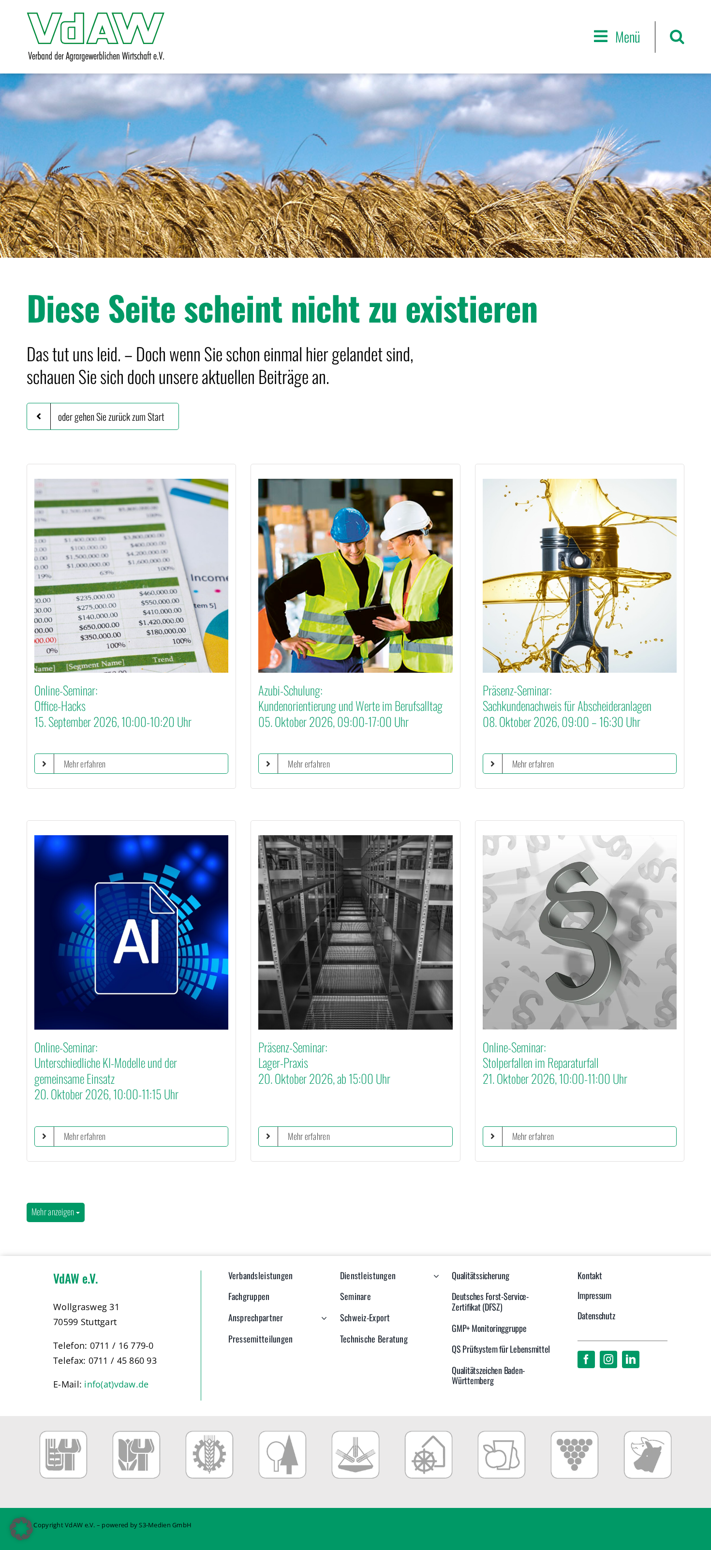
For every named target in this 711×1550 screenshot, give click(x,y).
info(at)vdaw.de (116, 1384)
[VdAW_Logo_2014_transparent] (95, 17)
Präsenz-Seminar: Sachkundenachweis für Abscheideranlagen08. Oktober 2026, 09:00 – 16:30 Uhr (567, 705)
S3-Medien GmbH (165, 1524)
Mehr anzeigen (53, 1211)
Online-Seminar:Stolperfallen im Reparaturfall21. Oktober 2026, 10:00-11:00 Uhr (555, 1062)
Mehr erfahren (85, 763)
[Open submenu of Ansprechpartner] (322, 1323)
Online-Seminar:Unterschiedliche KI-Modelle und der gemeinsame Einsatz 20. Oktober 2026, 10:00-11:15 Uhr (106, 1070)
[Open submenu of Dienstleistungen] (434, 1280)
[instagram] (608, 1359)
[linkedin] (630, 1359)
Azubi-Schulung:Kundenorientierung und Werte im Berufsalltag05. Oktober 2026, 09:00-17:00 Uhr (350, 705)
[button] (677, 36)
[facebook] (586, 1359)
